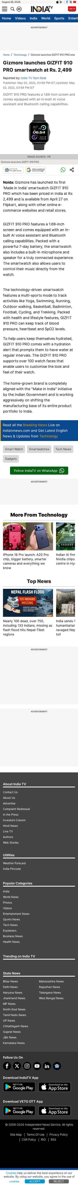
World (45, 18)
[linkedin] (47, 1066)
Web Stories (11, 842)
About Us (9, 797)
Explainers (9, 930)
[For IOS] (54, 1111)
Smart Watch (14, 449)
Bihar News (10, 981)
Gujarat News (12, 1031)
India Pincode (12, 868)
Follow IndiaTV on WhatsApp (35, 471)
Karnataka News (14, 1043)
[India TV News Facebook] (67, 2)
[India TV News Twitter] (70, 2)
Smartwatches (39, 449)
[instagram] (27, 1066)
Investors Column (14, 820)
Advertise (9, 803)
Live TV (8, 831)
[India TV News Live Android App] (19, 1087)
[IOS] (57, 2)
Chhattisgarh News (15, 1026)
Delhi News (10, 987)
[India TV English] (42, 9)
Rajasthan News (49, 987)
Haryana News (12, 992)
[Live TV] (72, 9)
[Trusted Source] (35, 170)
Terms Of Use (35, 1134)
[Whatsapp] (63, 170)
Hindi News (10, 825)
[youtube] (37, 1066)
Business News (13, 936)
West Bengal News (51, 998)
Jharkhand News (14, 998)
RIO (43, 1139)
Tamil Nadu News (14, 1015)
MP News (9, 1003)
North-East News (14, 1009)
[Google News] (13, 170)
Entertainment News (16, 913)
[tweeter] (17, 1066)
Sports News (11, 919)
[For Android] (19, 1111)
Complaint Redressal (16, 809)
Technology (20, 54)
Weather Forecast (14, 863)
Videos (20, 18)
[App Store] (54, 1087)
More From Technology (39, 515)
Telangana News (50, 992)
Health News (11, 941)
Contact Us (10, 792)
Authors (8, 837)
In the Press (10, 814)
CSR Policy (29, 1139)
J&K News (9, 1037)
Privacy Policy (58, 1134)
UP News (9, 1020)
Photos (7, 902)
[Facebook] (7, 1066)
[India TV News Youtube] (74, 2)
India (33, 18)
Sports (59, 18)
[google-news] (57, 1066)
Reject (59, 1181)
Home (6, 18)
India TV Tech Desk (33, 78)
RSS (53, 1139)
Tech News (63, 449)
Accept (34, 1181)
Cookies (11, 1173)
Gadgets (11, 459)
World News (11, 897)
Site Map (16, 1134)
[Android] (61, 2)
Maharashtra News (51, 981)
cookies (14, 1181)
